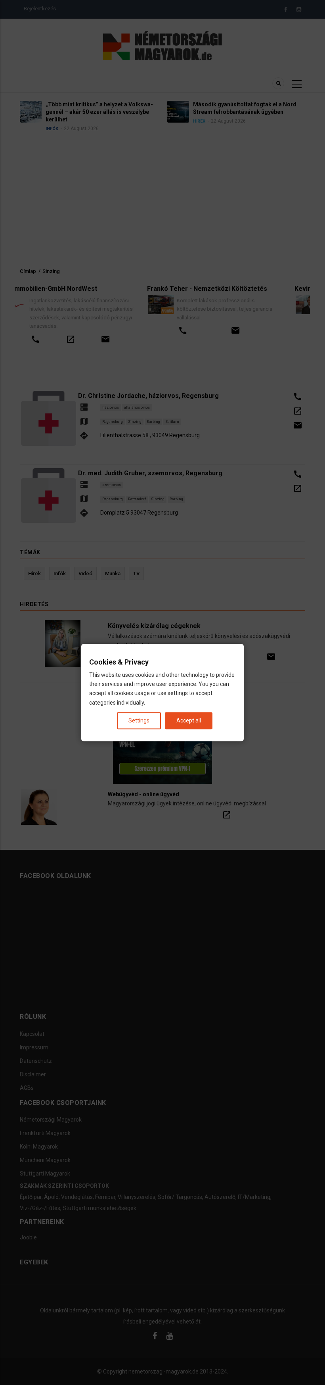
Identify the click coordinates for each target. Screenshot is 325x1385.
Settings (138, 720)
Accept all (188, 720)
